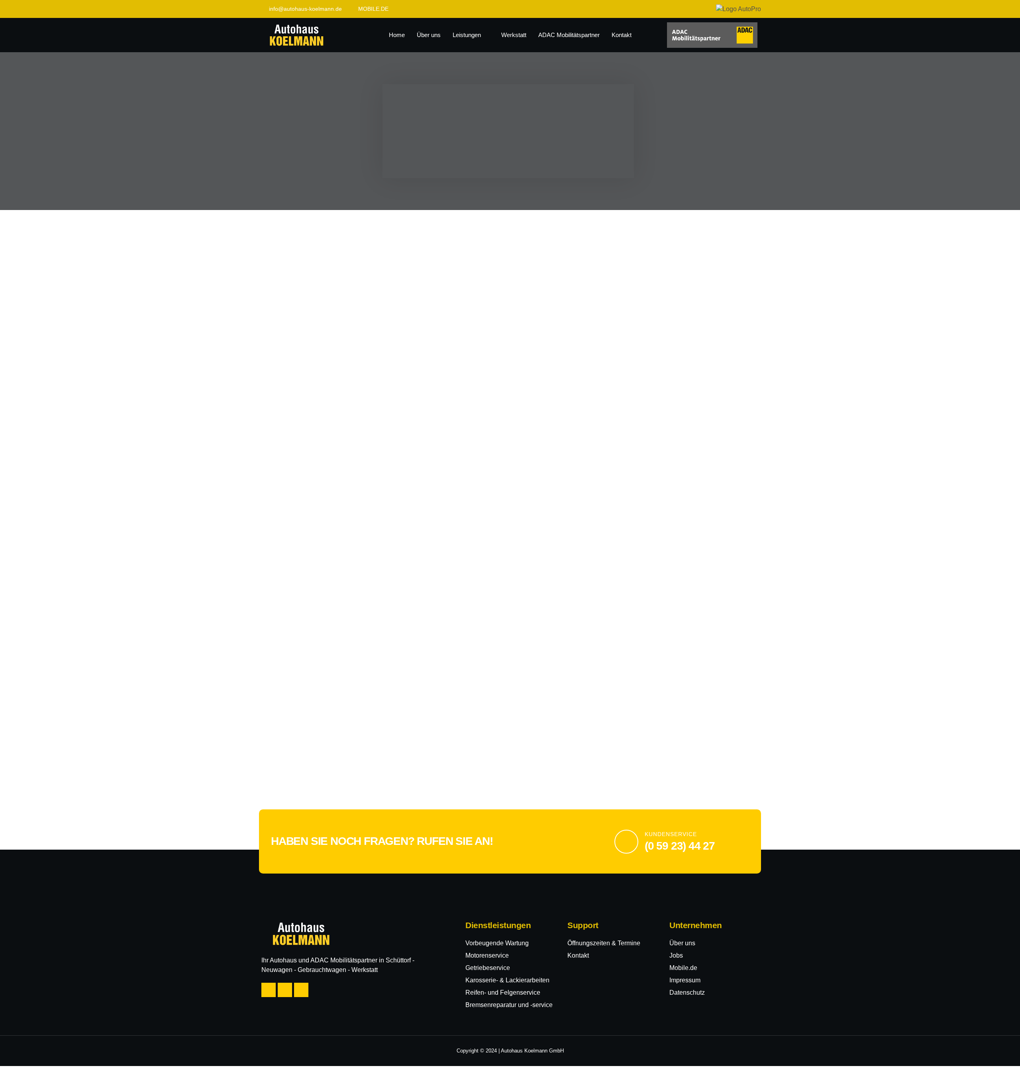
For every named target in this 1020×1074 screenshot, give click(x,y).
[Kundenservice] (626, 842)
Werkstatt (513, 34)
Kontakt (622, 34)
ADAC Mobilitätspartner (569, 34)
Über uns (429, 34)
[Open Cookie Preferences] (17, 1063)
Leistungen (467, 34)
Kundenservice (671, 834)
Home (397, 34)
